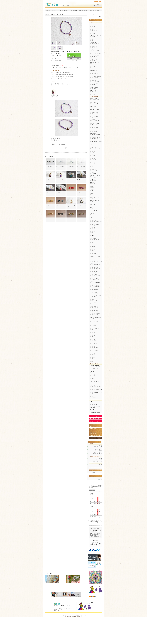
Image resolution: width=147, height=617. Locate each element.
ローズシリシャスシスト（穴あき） (96, 268)
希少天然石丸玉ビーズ (93, 133)
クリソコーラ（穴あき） (94, 290)
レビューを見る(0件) (75, 60)
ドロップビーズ (93, 154)
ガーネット (92, 232)
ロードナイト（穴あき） (94, 271)
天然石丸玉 (92, 371)
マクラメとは (100, 445)
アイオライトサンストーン (95, 239)
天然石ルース (92, 217)
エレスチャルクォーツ (94, 77)
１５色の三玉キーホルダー (95, 43)
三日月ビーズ (93, 165)
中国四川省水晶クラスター (95, 397)
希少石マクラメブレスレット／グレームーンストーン (50, 218)
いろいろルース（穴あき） (95, 254)
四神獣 (92, 186)
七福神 (92, 190)
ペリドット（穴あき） (94, 274)
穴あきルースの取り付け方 (98, 452)
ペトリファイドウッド (94, 343)
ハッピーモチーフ (93, 66)
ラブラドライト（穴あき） (95, 278)
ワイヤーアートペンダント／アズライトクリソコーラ (71, 179)
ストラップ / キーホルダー (95, 30)
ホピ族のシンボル (93, 180)
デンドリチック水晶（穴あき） (95, 313)
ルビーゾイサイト (93, 353)
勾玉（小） (92, 214)
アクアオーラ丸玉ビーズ (94, 127)
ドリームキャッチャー (94, 94)
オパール (92, 235)
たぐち (52, 143)
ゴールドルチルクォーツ (94, 73)
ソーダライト (93, 335)
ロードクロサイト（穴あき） (95, 270)
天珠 (91, 207)
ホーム (46, 14)
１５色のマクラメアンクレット (95, 49)
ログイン (95, 4)
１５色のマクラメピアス (94, 46)
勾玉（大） (92, 213)
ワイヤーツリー (93, 91)
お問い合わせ (99, 4)
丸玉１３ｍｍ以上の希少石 (95, 87)
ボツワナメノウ (93, 329)
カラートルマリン (93, 234)
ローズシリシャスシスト (94, 347)
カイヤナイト (93, 246)
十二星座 (92, 193)
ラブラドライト (93, 250)
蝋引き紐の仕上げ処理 (98, 450)
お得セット (92, 105)
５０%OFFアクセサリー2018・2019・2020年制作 (59, 144)
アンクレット (93, 33)
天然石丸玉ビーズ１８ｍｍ (95, 123)
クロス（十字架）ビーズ (94, 163)
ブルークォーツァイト (94, 333)
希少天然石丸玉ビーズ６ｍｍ (95, 134)
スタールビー (93, 228)
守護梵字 (92, 187)
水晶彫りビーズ (92, 182)
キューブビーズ (93, 159)
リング (92, 39)
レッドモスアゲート (94, 340)
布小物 (91, 401)
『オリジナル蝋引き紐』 (91, 10)
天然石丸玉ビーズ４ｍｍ (94, 113)
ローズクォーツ (93, 322)
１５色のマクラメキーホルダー (95, 47)
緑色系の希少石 (93, 80)
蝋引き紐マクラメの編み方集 (97, 453)
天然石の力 (100, 458)
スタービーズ (93, 152)
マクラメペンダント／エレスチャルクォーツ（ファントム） (60, 179)
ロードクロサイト (93, 231)
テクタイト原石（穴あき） (95, 289)
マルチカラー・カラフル (55, 140)
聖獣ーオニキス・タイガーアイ (95, 197)
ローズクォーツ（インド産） (95, 224)
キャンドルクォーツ (94, 396)
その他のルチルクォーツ (94, 74)
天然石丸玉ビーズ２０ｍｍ (95, 124)
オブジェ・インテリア (93, 90)
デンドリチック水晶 (94, 300)
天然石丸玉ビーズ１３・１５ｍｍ (96, 126)
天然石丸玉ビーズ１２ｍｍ (95, 119)
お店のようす (100, 464)
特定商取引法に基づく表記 (78, 615)
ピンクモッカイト (93, 360)
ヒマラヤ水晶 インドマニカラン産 (96, 221)
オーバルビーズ (93, 155)
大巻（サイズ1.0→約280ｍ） (95, 102)
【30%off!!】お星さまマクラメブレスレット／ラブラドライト (50, 166)
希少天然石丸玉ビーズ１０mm (95, 137)
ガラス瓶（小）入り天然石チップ (96, 368)
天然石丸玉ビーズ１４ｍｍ (95, 120)
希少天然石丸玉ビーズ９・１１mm (96, 140)
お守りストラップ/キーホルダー (96, 53)
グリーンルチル (93, 324)
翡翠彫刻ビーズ (93, 172)
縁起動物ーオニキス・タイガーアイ (96, 198)
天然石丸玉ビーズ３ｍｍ (94, 112)
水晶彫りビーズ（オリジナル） (95, 175)
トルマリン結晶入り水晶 (94, 306)
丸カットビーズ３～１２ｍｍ (95, 148)
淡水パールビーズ (93, 173)
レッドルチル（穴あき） (94, 314)
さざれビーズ (93, 162)
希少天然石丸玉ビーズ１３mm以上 (96, 141)
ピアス (92, 29)
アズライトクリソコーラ (94, 249)
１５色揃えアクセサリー (94, 42)
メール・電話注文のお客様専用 (95, 412)
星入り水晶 (92, 303)
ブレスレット (62, 14)
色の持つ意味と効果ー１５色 (97, 461)
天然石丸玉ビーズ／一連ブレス (95, 109)
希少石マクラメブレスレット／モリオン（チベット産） (50, 205)
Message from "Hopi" (94, 70)
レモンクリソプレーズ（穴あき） (96, 272)
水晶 (91, 372)
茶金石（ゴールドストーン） (95, 328)
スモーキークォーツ (94, 351)
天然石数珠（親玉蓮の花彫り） (95, 406)
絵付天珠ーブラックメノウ (95, 210)
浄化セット (92, 369)
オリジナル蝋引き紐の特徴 (98, 446)
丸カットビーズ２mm (94, 147)
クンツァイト (93, 227)
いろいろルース (93, 220)
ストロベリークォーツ (94, 321)
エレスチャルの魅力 (99, 459)
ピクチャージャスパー (94, 346)
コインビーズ (93, 158)
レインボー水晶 (93, 302)
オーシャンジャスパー (94, 350)
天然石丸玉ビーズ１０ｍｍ (95, 117)
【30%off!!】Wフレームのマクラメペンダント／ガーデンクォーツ (81, 205)
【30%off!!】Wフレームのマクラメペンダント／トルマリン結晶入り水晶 (71, 206)
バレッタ (92, 32)
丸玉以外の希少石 (93, 88)
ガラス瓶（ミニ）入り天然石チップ (96, 366)
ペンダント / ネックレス (94, 25)
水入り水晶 (92, 304)
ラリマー (92, 242)
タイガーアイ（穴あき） (94, 292)
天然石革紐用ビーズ (94, 131)
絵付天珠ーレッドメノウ (94, 208)
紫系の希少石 (93, 84)
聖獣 (91, 63)
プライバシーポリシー (70, 615)
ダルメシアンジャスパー (94, 331)
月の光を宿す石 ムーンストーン (97, 472)
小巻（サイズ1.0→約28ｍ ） (95, 99)
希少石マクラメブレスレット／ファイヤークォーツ (60, 205)
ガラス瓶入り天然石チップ (94, 365)
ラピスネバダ (93, 357)
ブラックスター (93, 253)
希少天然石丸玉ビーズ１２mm (95, 138)
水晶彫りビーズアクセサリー (94, 62)
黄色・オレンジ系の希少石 (95, 81)
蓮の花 (92, 201)
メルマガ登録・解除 (63, 615)
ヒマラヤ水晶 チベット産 (95, 225)
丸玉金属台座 (92, 407)
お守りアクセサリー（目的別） (95, 50)
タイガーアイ (93, 336)
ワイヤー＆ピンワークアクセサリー (53, 14)
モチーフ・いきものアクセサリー (95, 55)
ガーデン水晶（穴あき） (94, 310)
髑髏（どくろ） (93, 204)
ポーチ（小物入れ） (94, 404)
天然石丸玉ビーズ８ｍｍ (94, 116)
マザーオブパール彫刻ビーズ (95, 170)
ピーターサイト (93, 252)
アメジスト (92, 378)
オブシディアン (93, 325)
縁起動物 (92, 189)
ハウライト (92, 358)
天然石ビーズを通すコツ (98, 449)
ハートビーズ (93, 151)
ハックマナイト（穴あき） (95, 285)
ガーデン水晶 (93, 374)
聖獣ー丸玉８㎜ (93, 183)
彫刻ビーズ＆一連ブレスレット (95, 200)
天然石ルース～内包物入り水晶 (95, 293)
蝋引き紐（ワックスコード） (94, 98)
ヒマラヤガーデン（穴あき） (95, 311)
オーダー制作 (92, 409)
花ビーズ (92, 166)
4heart (92, 203)
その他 (92, 361)
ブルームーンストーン (94, 238)
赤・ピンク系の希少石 (94, 83)
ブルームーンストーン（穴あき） (96, 275)
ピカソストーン (93, 342)
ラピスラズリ (93, 243)
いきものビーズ (93, 169)
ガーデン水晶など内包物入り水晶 (96, 76)
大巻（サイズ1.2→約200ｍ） (95, 103)
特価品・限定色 (93, 106)
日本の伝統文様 (93, 177)
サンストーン (93, 245)
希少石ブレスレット (93, 72)
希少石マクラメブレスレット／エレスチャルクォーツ (60, 218)
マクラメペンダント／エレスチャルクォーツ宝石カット (50, 179)
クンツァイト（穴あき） (94, 267)
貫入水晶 (92, 299)
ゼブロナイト (93, 339)
